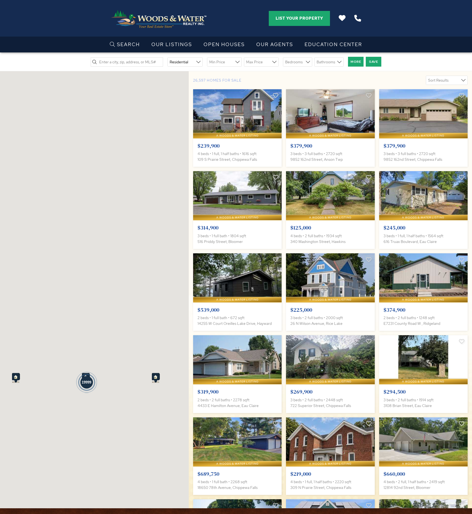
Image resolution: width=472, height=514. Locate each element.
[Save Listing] (275, 96)
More (355, 62)
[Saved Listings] (342, 18)
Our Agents (274, 44)
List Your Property (299, 18)
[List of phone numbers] (357, 18)
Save (373, 62)
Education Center (333, 44)
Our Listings (171, 44)
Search (127, 44)
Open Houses (224, 44)
